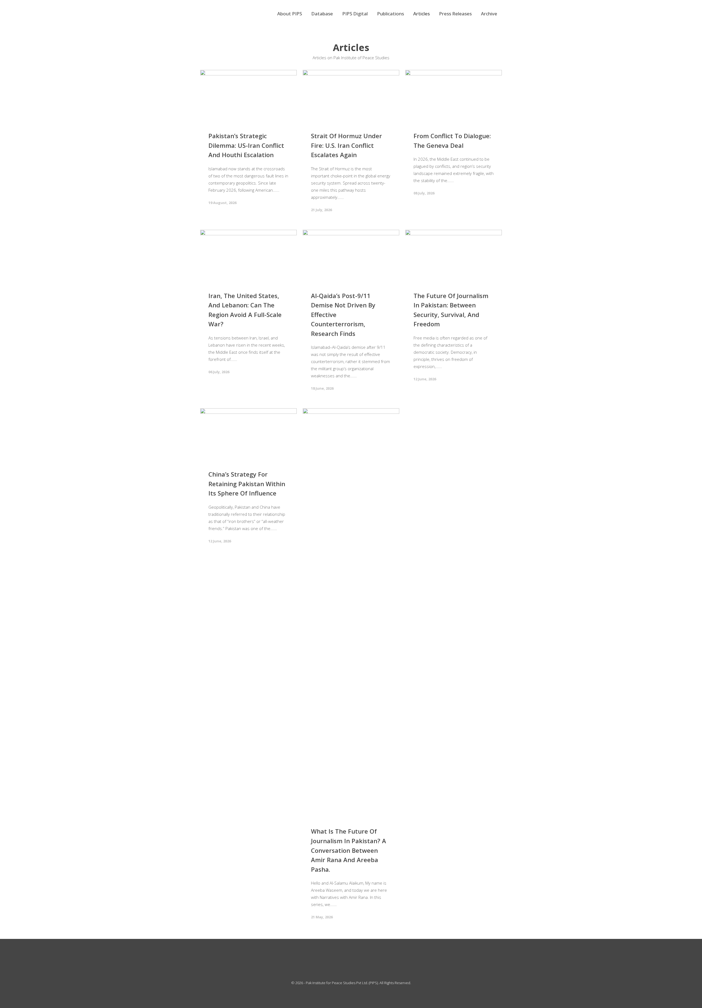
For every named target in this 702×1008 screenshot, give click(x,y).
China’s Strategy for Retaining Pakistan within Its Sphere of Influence (246, 483)
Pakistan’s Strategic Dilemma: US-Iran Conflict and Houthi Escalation (246, 145)
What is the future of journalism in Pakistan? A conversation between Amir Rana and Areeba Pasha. (348, 850)
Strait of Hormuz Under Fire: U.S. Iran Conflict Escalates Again (346, 145)
